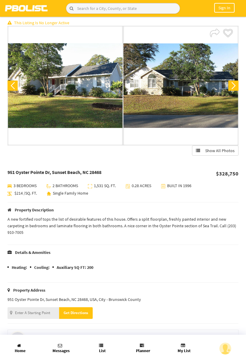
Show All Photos (218, 150)
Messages (61, 350)
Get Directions (76, 312)
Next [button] (233, 86)
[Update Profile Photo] (225, 348)
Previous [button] (13, 86)
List (102, 350)
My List (184, 350)
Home (20, 350)
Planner (143, 350)
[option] (65, 86)
